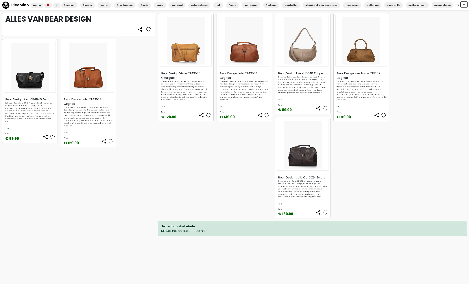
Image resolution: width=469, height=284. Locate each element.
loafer (104, 5)
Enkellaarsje (125, 5)
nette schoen (417, 5)
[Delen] (140, 29)
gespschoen (442, 5)
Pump (232, 5)
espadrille (393, 5)
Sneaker (69, 5)
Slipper (87, 5)
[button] (56, 5)
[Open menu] (464, 4)
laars (159, 5)
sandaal (177, 5)
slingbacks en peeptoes (321, 5)
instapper (251, 5)
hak (218, 5)
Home (37, 5)
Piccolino (20, 5)
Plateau (271, 5)
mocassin (352, 5)
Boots (144, 5)
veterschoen (199, 5)
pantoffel (291, 5)
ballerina (373, 5)
